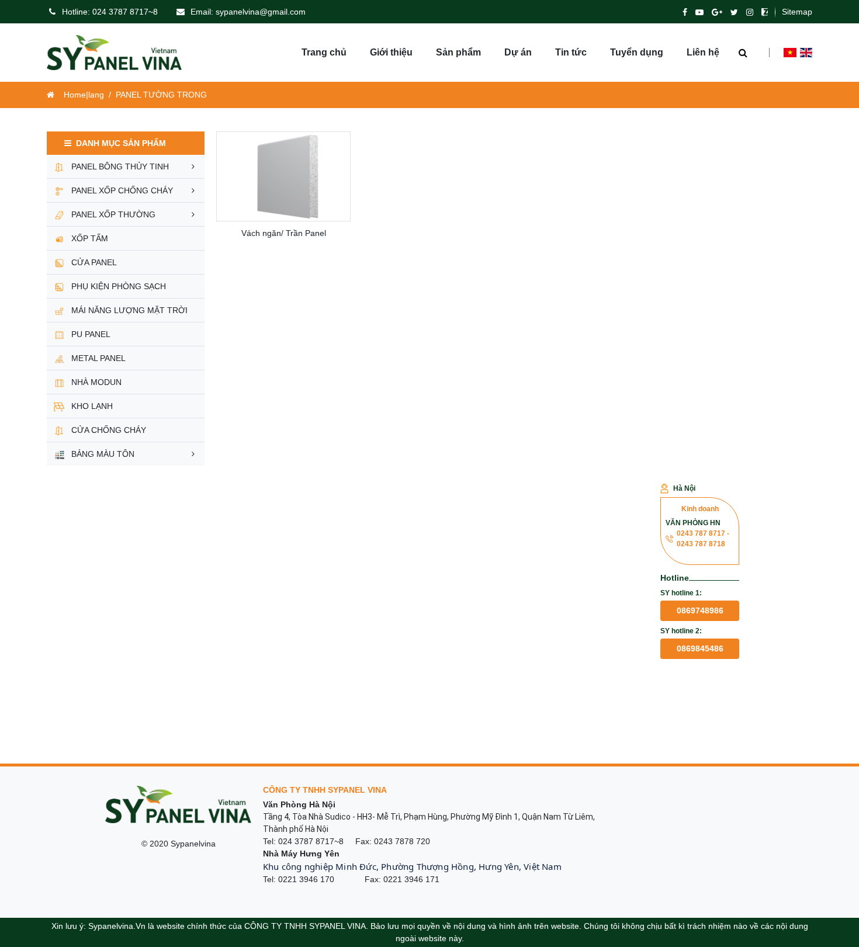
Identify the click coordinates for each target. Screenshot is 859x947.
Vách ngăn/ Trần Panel (283, 233)
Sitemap (797, 11)
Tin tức (571, 52)
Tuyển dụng (636, 52)
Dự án (518, 52)
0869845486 (700, 648)
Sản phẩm (458, 52)
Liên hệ (703, 52)
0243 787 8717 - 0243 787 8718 (703, 538)
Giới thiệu (391, 52)
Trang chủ (324, 52)
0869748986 (700, 610)
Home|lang (84, 94)
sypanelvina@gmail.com (261, 11)
